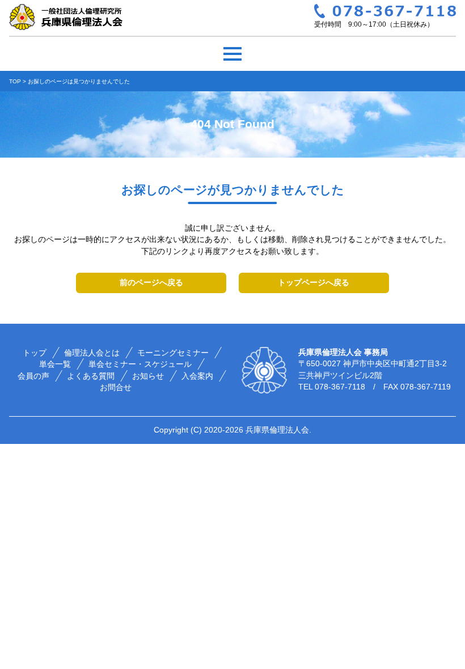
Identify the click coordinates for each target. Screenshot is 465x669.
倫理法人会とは (92, 353)
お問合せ (116, 387)
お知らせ (148, 376)
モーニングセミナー (173, 353)
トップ (34, 353)
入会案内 (198, 376)
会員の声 (34, 376)
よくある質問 (91, 376)
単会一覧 (55, 364)
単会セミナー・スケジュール (140, 364)
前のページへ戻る (151, 282)
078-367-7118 (340, 387)
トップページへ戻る (313, 282)
